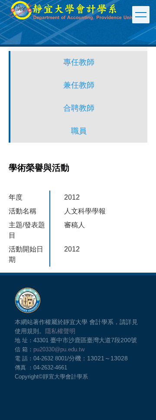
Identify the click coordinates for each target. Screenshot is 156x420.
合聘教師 (78, 108)
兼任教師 (78, 85)
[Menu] (141, 14)
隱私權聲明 (60, 331)
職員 (79, 131)
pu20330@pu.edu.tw (58, 349)
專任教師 (78, 62)
